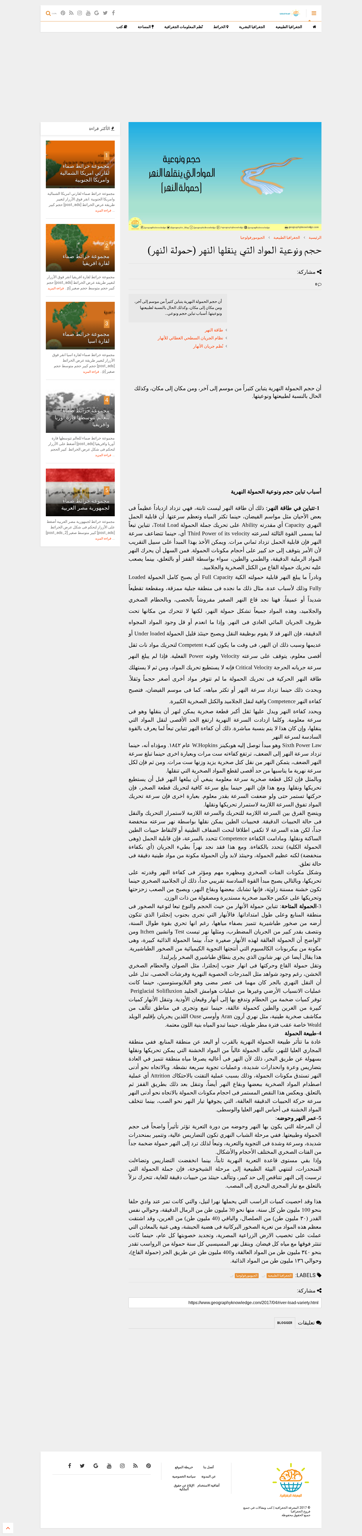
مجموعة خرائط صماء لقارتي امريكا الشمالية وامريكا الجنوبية (84, 173)
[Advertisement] (181, 77)
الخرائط (219, 27)
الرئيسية (315, 237)
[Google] (96, 13)
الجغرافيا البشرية (252, 27)
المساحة (145, 27)
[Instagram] (79, 13)
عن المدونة (208, 1476)
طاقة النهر (214, 330)
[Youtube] (88, 13)
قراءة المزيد (103, 210)
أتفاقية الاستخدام (208, 1485)
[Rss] (71, 13)
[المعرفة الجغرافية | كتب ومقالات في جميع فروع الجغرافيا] (289, 15)
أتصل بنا (208, 1467)
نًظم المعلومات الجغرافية (183, 27)
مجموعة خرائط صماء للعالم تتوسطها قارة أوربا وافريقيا (82, 417)
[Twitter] (105, 13)
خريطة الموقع (184, 1467)
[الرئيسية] (314, 26)
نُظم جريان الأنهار (208, 346)
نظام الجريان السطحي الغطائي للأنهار (190, 338)
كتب (120, 27)
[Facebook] (113, 13)
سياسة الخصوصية (184, 1476)
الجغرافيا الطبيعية (289, 27)
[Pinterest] (63, 13)
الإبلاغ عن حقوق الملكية (184, 1487)
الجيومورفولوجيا (252, 237)
